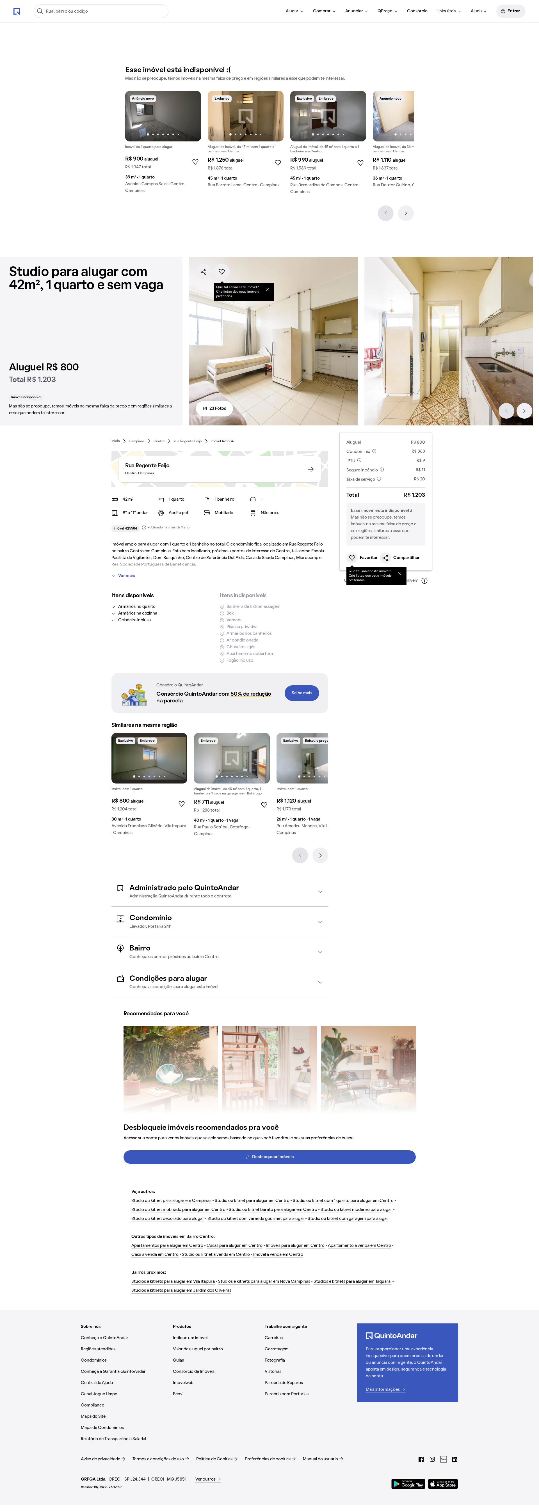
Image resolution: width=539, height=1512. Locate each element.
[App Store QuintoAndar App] (443, 1484)
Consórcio (417, 11)
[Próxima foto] (191, 116)
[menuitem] (295, 11)
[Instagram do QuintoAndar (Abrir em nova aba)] (432, 1459)
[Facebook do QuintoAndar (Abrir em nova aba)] (421, 1459)
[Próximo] (406, 213)
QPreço (385, 11)
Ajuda (476, 11)
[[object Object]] (267, 289)
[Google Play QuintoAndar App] (408, 1484)
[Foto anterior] (135, 116)
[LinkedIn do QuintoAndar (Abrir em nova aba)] (454, 1459)
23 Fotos (217, 409)
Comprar (322, 11)
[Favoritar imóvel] (222, 272)
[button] (219, 892)
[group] (163, 144)
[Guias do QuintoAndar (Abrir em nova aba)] (443, 1459)
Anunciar (354, 11)
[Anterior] (386, 213)
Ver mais (126, 576)
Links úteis (446, 11)
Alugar (292, 11)
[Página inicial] (16, 11)
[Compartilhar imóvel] (204, 272)
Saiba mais (302, 693)
